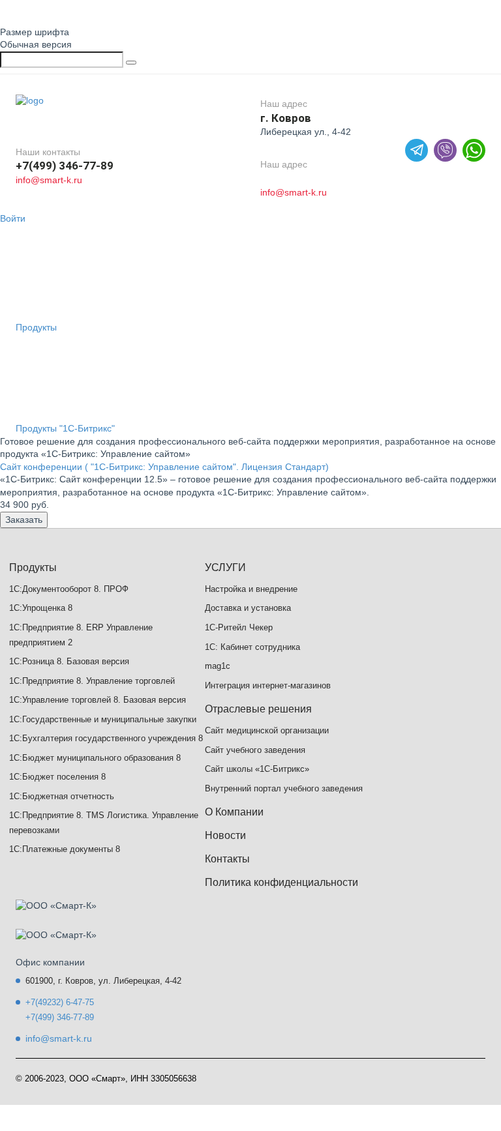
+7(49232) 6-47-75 (59, 1002)
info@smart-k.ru (49, 180)
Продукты (36, 327)
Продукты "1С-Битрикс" (65, 428)
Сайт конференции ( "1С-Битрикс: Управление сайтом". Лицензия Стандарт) (164, 467)
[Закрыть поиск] (131, 63)
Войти (12, 218)
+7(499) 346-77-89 (65, 165)
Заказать (23, 519)
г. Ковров (285, 118)
